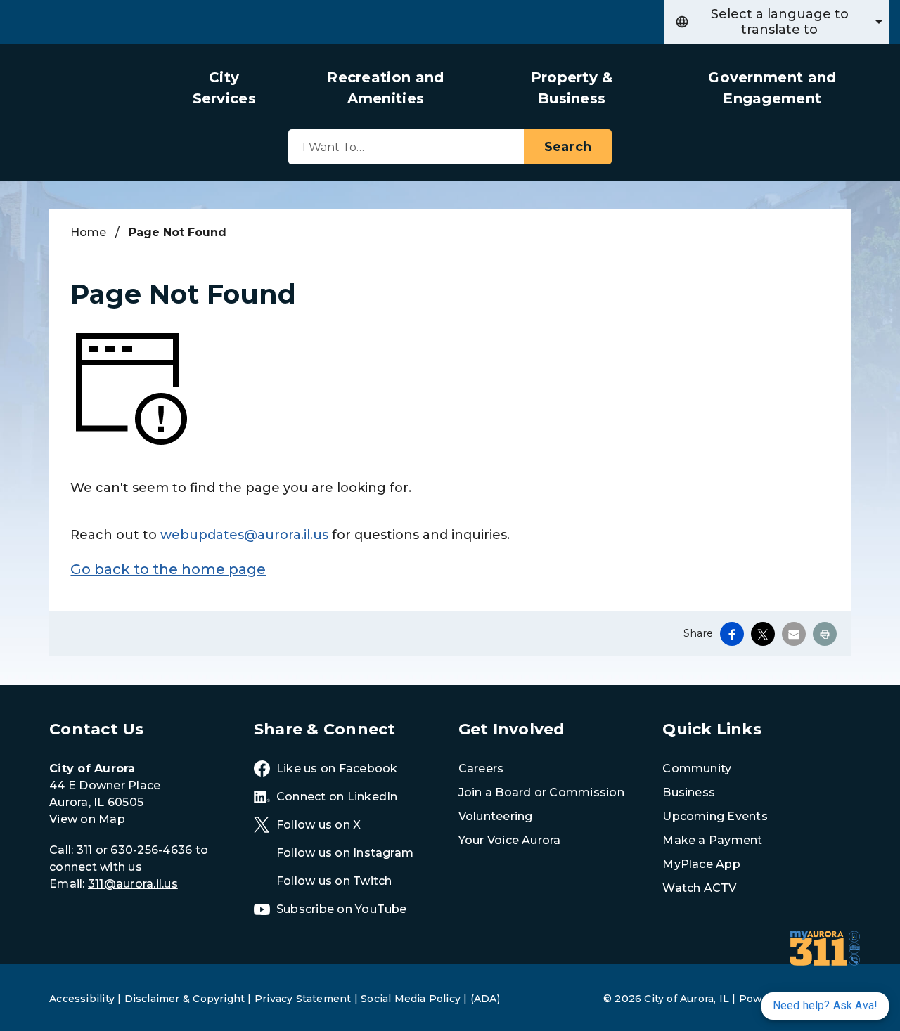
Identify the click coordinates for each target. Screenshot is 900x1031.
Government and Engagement (772, 88)
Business (688, 792)
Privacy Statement (303, 998)
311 (85, 850)
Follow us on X (318, 824)
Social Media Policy (411, 998)
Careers (481, 768)
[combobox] (776, 22)
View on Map (87, 819)
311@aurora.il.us (133, 883)
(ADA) (485, 998)
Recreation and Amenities (385, 88)
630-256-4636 (151, 850)
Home (88, 232)
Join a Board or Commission (541, 792)
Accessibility (82, 998)
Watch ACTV (699, 888)
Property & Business (572, 88)
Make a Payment (712, 840)
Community (696, 768)
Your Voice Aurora (509, 840)
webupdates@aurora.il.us (244, 535)
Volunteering (495, 816)
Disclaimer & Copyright (184, 998)
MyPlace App (701, 864)
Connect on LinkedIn (337, 796)
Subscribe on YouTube (341, 909)
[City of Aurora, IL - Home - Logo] (88, 100)
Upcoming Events (715, 816)
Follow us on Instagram (344, 853)
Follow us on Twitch (334, 881)
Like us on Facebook (337, 768)
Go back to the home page (168, 569)
